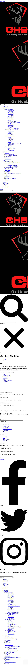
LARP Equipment (12, 121)
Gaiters (6, 179)
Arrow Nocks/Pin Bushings (11, 155)
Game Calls (10, 138)
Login (4, 431)
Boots (6, 177)
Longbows (7, 170)
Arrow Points (8, 159)
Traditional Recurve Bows (11, 167)
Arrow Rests (11, 110)
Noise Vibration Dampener (14, 122)
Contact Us (5, 187)
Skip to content (3, 1)
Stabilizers (10, 123)
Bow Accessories (9, 109)
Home (4, 374)
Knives (9, 137)
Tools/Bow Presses (12, 148)
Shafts (6, 157)
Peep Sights (10, 125)
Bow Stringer (11, 117)
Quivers (10, 127)
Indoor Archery (6, 439)
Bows (4, 160)
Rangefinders (11, 144)
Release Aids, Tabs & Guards (11, 129)
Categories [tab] (5, 580)
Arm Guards (11, 131)
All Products (5, 106)
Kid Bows (7, 171)
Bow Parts (7, 172)
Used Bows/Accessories (13, 128)
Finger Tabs (10, 134)
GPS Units (10, 139)
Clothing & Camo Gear (10, 178)
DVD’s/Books (11, 150)
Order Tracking (6, 427)
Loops (9, 120)
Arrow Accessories (9, 154)
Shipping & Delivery (7, 429)
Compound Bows (9, 161)
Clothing (4, 174)
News (6, 185)
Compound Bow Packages (14, 162)
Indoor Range (6, 183)
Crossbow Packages (12, 165)
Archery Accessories (7, 380)
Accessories (5, 108)
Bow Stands (10, 115)
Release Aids (11, 133)
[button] (1, 189)
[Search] (13, 577)
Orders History (6, 430)
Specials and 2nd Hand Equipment (12, 173)
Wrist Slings (10, 126)
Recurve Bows (6, 376)
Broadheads (8, 156)
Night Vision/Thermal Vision (14, 143)
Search (1, 323)
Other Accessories (9, 146)
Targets (9, 149)
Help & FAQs (6, 426)
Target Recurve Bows (10, 168)
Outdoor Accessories (9, 136)
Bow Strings (11, 118)
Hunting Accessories (12, 140)
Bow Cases (10, 111)
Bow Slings (10, 116)
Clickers (10, 132)
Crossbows (7, 164)
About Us (5, 184)
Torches (10, 145)
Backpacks (7, 176)
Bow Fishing (11, 112)
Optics (9, 142)
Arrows (4, 151)
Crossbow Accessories (13, 166)
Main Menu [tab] (5, 579)
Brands (4, 182)
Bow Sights (10, 114)
